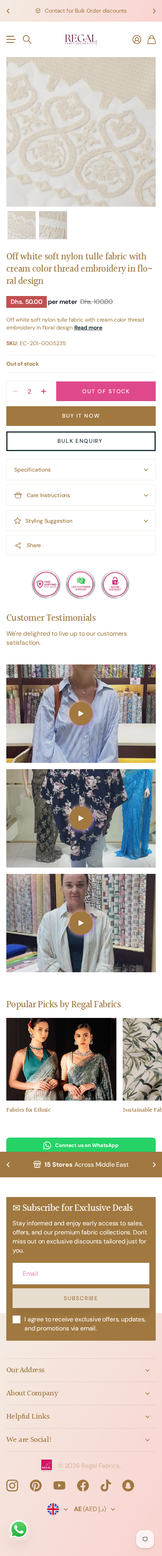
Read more (88, 327)
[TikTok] (106, 1485)
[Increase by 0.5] (43, 391)
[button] (7, 11)
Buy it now (81, 415)
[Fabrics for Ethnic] (61, 1059)
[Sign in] (137, 39)
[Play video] (81, 713)
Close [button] (81, 1370)
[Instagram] (12, 1485)
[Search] (27, 39)
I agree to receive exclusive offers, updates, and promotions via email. (85, 1323)
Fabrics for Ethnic (28, 1110)
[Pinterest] (36, 1485)
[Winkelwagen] (151, 39)
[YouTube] (59, 1485)
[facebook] (83, 1485)
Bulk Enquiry (81, 440)
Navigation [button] (10, 39)
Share (34, 545)
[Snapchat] (128, 1485)
